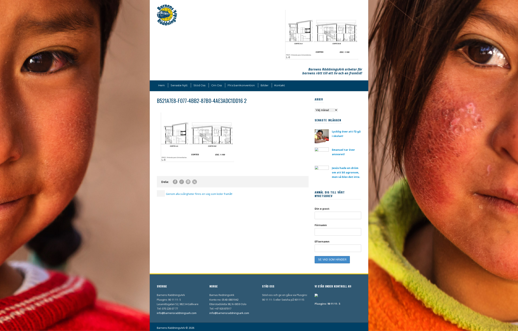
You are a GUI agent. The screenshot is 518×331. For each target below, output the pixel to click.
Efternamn (322, 241)
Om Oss (216, 85)
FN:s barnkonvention (241, 85)
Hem (161, 85)
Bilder (265, 85)
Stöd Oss (199, 85)
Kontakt (279, 85)
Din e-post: (322, 208)
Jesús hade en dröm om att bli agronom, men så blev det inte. (346, 172)
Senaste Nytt (179, 85)
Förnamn (321, 225)
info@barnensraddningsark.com (176, 313)
